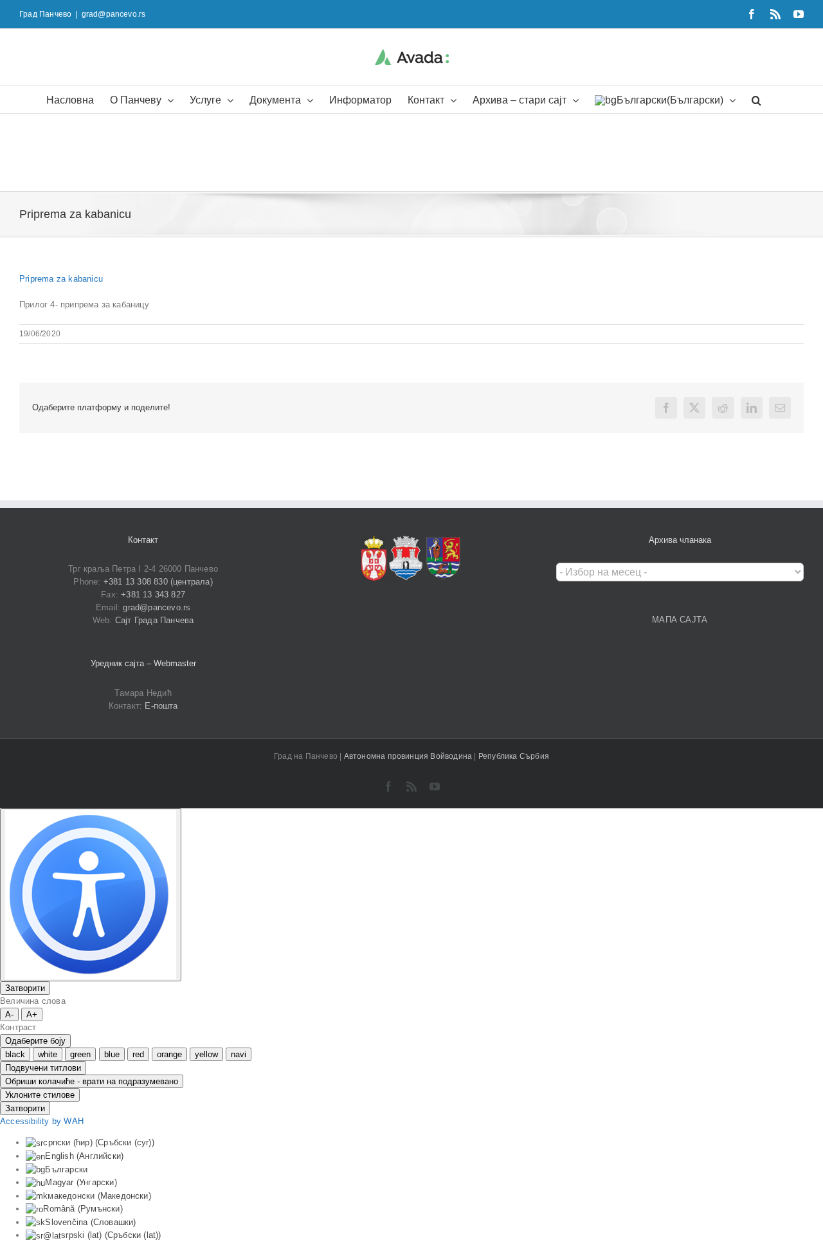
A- (9, 1014)
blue (112, 1054)
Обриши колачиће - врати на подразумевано (91, 1081)
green (80, 1054)
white (47, 1054)
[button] (756, 99)
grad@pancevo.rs (114, 14)
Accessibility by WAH (42, 1121)
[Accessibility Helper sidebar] (90, 894)
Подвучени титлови (43, 1068)
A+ (31, 1014)
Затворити (25, 988)
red (138, 1054)
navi (238, 1054)
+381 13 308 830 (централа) (158, 581)
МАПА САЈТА (679, 619)
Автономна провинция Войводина (409, 756)
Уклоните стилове (40, 1095)
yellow (206, 1054)
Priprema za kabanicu (61, 279)
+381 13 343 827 (153, 594)
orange (169, 1054)
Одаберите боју (35, 1041)
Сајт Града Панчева (154, 620)
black (15, 1054)
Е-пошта (161, 706)
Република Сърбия (513, 756)
